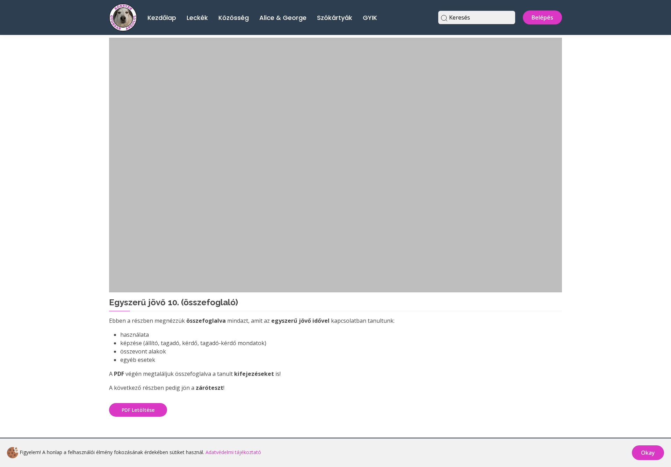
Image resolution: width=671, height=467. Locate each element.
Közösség (233, 17)
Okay (648, 453)
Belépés (542, 17)
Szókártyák (334, 17)
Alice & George (282, 17)
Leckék (197, 17)
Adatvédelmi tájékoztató (233, 452)
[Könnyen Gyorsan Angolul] (123, 16)
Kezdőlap (161, 17)
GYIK (370, 17)
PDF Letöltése (138, 410)
